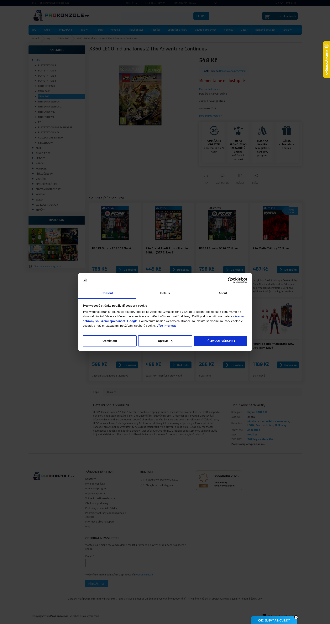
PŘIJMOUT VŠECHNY (220, 340)
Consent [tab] (107, 293)
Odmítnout (109, 340)
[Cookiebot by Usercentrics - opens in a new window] (230, 280)
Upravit (163, 340)
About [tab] (223, 293)
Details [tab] (165, 293)
